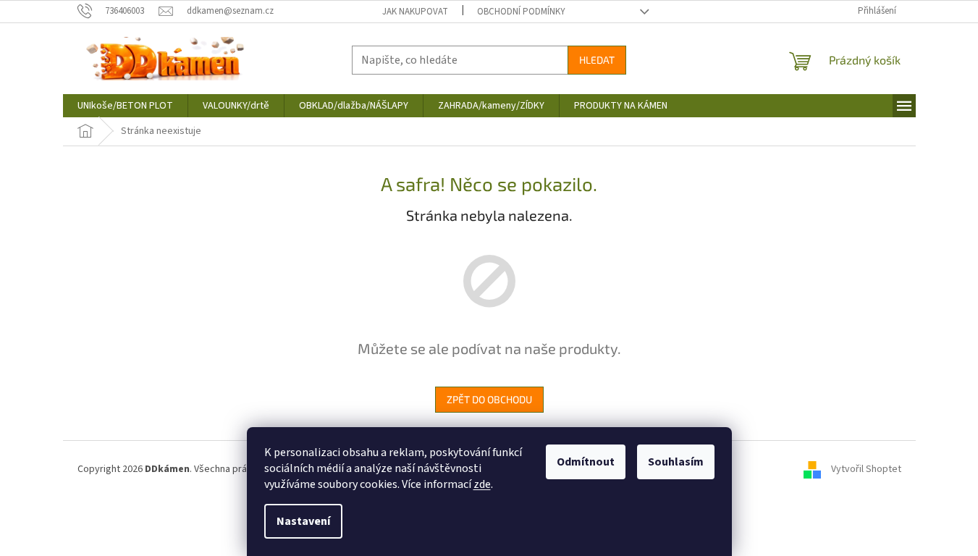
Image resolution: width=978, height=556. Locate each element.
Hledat (597, 60)
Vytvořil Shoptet (866, 469)
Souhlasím (676, 462)
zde (482, 484)
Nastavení (303, 521)
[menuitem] (125, 105)
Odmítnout (586, 462)
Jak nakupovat (415, 11)
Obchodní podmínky (521, 11)
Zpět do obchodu (489, 399)
